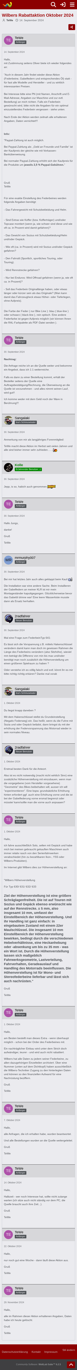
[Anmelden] (63, 4)
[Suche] (53, 4)
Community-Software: (38, 1364)
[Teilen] (71, 27)
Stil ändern (68, 1349)
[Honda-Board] (7, 4)
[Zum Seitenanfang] (71, 1364)
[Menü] (72, 4)
